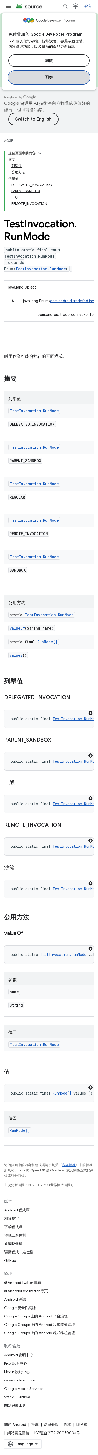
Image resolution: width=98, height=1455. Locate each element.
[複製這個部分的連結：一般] (20, 783)
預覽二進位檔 (15, 1235)
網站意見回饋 (18, 1433)
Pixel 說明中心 (15, 1363)
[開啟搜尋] (65, 6)
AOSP (8, 140)
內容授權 (69, 1165)
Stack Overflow (17, 1397)
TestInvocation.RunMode (40, 268)
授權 (67, 1424)
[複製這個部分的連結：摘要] (22, 379)
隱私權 (81, 1424)
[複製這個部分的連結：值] (14, 1072)
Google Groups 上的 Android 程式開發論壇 (39, 1324)
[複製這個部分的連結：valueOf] (28, 933)
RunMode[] (47, 641)
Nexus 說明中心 (17, 1371)
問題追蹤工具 (15, 1405)
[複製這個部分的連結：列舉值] (28, 682)
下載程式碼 (13, 1226)
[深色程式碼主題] (90, 713)
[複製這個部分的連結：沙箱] (20, 868)
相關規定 (11, 1218)
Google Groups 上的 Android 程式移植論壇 (39, 1333)
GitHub (10, 1260)
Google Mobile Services (23, 1388)
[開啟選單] (8, 6)
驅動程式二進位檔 (18, 1252)
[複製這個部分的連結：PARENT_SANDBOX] (56, 740)
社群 (35, 1424)
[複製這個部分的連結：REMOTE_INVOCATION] (66, 825)
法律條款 (51, 1424)
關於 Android (15, 1424)
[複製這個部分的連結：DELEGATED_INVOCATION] (75, 698)
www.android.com (19, 1380)
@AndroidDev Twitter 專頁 (26, 1291)
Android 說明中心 (18, 1355)
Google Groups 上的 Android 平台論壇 (36, 1316)
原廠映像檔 (13, 1243)
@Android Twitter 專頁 (22, 1282)
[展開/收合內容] (40, 153)
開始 (49, 77)
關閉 (49, 60)
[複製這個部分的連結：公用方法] (34, 917)
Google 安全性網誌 (20, 1307)
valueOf (17, 628)
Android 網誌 (15, 1299)
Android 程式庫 (17, 1210)
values (16, 655)
